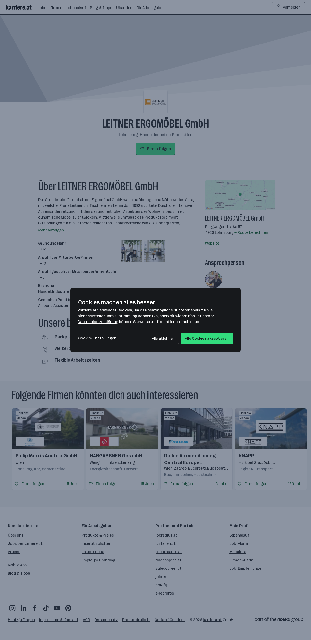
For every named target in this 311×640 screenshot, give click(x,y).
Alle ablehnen (163, 338)
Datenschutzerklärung (98, 322)
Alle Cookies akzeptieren (207, 338)
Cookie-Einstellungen (97, 338)
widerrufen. (185, 316)
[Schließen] (234, 293)
